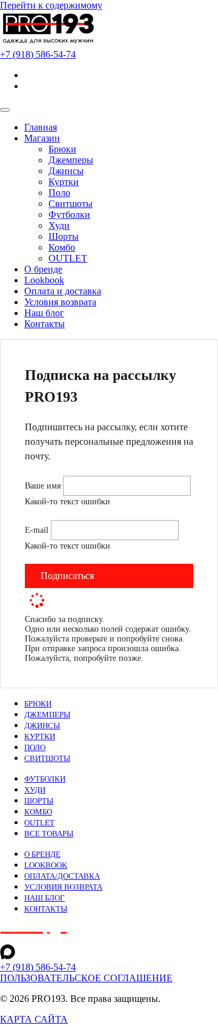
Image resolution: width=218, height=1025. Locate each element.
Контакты (44, 324)
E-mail (38, 530)
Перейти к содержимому (51, 5)
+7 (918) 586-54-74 (38, 967)
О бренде (43, 269)
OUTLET (67, 258)
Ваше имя (44, 485)
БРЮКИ (37, 704)
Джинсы (66, 171)
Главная (40, 127)
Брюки (62, 149)
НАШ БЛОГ (44, 898)
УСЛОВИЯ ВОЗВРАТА (63, 887)
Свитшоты (70, 203)
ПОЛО (34, 747)
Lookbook (44, 280)
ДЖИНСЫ (42, 726)
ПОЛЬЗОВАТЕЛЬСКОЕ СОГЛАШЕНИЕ (86, 978)
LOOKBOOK (45, 865)
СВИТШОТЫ (47, 758)
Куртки (63, 182)
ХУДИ (34, 790)
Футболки (69, 214)
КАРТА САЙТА (34, 1019)
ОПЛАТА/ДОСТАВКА (62, 876)
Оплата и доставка (62, 291)
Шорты (63, 236)
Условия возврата (60, 302)
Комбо (61, 247)
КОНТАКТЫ (45, 909)
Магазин (42, 138)
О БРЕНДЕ (42, 854)
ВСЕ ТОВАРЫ (48, 834)
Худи (59, 225)
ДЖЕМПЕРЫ (47, 715)
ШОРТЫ (38, 801)
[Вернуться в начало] (48, 43)
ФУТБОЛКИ (44, 779)
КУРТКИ (39, 736)
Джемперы (70, 160)
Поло (59, 193)
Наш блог (44, 313)
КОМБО (38, 812)
